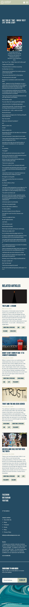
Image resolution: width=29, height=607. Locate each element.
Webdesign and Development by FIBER (12, 603)
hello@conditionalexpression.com (11, 535)
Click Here (11, 69)
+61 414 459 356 (6, 555)
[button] (24, 2)
